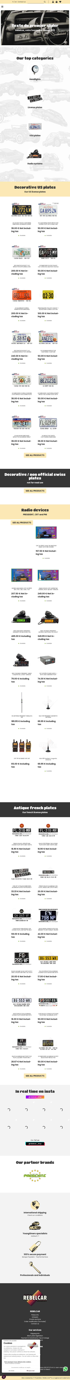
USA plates (35, 136)
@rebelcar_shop (35, 1097)
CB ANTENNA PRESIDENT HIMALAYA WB (21, 716)
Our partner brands (35, 1162)
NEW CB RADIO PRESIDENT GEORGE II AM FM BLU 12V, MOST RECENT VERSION (48, 631)
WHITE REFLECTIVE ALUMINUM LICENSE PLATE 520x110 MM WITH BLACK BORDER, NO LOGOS (22, 1014)
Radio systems (35, 164)
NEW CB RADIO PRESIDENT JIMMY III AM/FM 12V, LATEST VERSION (22, 674)
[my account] (53, 2)
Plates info (35, 1315)
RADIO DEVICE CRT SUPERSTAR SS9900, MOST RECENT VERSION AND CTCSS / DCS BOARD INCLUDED (48, 589)
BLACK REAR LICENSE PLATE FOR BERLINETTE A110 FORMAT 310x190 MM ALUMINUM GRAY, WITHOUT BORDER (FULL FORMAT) (48, 929)
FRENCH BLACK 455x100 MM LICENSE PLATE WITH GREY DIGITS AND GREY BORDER (22, 844)
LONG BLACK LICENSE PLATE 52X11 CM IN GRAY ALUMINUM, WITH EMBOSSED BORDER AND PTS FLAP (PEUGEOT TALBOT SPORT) (48, 1014)
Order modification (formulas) (35, 1321)
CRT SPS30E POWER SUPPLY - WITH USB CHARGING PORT (48, 674)
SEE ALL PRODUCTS (35, 455)
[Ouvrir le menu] (2, 7)
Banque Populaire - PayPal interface (35, 1255)
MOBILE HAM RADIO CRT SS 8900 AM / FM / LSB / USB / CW (22, 589)
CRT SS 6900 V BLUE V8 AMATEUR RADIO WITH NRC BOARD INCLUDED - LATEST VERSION (46, 546)
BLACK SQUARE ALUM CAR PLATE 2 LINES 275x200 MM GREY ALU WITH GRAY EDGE (21, 972)
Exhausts (35, 1317)
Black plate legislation (35, 1336)
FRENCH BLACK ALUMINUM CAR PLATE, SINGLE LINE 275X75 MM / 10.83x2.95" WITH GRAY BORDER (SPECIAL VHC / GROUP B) (48, 886)
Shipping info (35, 1333)
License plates (35, 107)
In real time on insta (35, 1091)
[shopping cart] (56, 2)
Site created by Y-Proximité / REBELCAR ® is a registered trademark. (46, 1378)
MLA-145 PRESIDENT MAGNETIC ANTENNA (48, 716)
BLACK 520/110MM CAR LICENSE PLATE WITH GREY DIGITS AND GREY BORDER (48, 844)
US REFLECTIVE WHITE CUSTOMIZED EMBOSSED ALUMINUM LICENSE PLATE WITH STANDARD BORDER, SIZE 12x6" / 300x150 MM (48, 436)
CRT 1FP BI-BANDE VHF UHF (22, 758)
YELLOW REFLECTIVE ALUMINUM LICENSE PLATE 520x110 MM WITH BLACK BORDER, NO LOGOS (48, 972)
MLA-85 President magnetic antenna (48, 759)
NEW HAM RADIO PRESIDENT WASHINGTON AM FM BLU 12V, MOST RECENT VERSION (22, 631)
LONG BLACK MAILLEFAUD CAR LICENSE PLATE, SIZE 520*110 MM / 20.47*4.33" (22, 929)
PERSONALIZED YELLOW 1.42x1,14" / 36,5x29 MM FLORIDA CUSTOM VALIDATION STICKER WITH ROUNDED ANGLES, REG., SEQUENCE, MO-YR (48, 308)
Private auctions (35, 1319)
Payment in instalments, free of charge (35, 1338)
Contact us (22, 2)
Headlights (35, 79)
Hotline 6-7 (35, 1234)
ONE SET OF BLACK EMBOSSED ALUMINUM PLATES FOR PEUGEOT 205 (22, 886)
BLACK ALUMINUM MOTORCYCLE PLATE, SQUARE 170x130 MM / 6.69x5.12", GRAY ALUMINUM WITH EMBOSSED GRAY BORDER (22, 1057)
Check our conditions (35, 1213)
